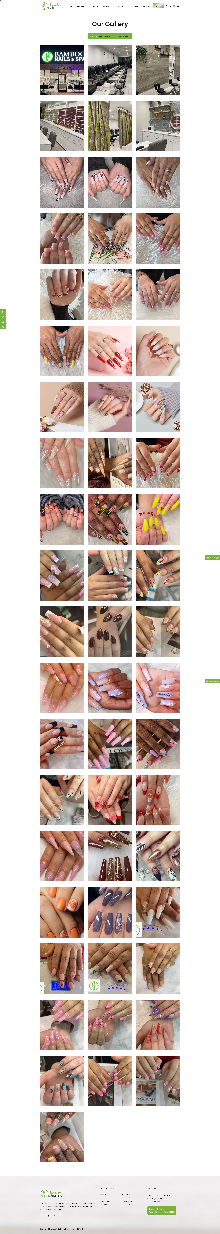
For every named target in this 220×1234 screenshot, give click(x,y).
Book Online (158, 6)
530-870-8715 (158, 1202)
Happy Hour (133, 6)
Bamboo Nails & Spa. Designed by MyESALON (66, 1229)
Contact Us (128, 1201)
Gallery (106, 6)
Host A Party (119, 6)
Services (80, 6)
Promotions (94, 6)
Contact (146, 6)
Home (70, 6)
